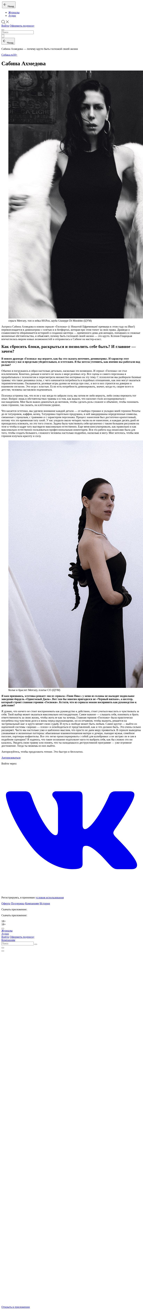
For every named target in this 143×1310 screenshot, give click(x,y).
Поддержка (17, 903)
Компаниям (32, 903)
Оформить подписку (22, 25)
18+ (15, 54)
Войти (5, 25)
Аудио (12, 15)
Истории (45, 903)
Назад (10, 6)
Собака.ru (7, 54)
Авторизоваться (10, 757)
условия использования (50, 897)
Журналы (14, 12)
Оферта (5, 903)
